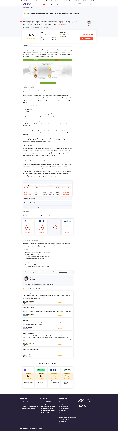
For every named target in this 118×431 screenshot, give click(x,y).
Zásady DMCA (63, 421)
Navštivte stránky (86, 38)
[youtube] (85, 406)
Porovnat (27, 232)
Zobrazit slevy (87, 34)
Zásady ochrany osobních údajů (68, 417)
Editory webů (25, 401)
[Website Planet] (23, 8)
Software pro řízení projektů (28, 408)
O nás (61, 401)
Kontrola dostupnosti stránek (48, 410)
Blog (61, 404)
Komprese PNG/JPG (46, 401)
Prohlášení (63, 410)
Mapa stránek (63, 412)
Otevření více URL (45, 412)
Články (62, 423)
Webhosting (24, 404)
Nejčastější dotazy (64, 408)
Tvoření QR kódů (45, 404)
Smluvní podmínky (64, 419)
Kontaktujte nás (64, 406)
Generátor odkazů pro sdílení (48, 406)
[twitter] (82, 406)
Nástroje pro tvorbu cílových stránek (30, 406)
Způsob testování (64, 415)
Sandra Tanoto (89, 26)
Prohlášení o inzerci (94, 0)
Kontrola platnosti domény (47, 408)
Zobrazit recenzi (28, 386)
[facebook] (80, 406)
